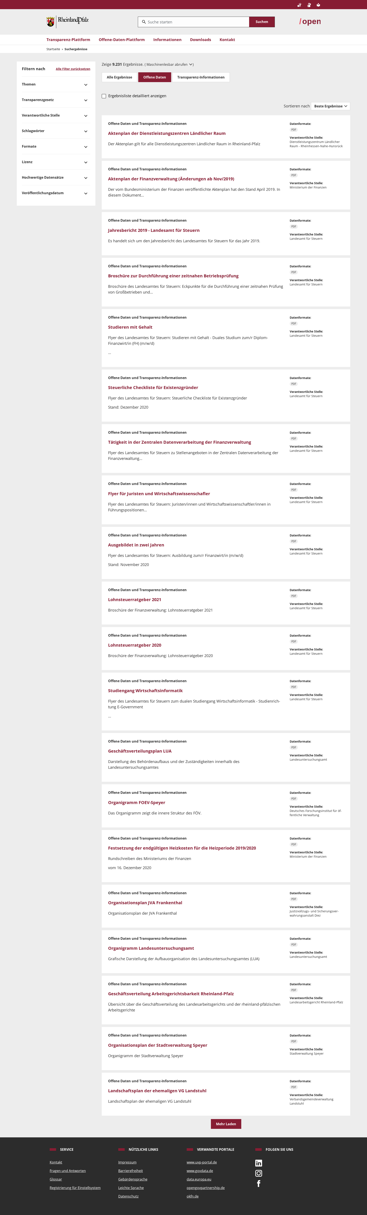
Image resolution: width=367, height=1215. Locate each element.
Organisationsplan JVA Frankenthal (145, 903)
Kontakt (227, 39)
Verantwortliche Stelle (41, 115)
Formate (29, 146)
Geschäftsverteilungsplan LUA (140, 751)
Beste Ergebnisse (328, 106)
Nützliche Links (143, 1149)
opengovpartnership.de (206, 1187)
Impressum (127, 1162)
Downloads (200, 39)
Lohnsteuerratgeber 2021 (134, 599)
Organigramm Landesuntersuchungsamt (151, 948)
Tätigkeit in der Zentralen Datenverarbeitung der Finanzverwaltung (179, 442)
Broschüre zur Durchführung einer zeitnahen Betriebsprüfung (173, 276)
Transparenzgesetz (38, 99)
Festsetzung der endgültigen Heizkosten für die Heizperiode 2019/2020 (182, 848)
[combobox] (193, 22)
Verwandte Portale (215, 1149)
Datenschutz (128, 1196)
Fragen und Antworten (68, 1170)
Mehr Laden (226, 1124)
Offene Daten (154, 77)
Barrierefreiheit (130, 1170)
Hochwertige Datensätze (43, 177)
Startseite (53, 49)
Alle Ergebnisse (119, 77)
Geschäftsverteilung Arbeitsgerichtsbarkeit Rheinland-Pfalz (171, 994)
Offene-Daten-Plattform (122, 39)
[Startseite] (68, 21)
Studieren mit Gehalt (130, 327)
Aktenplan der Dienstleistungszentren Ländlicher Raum (167, 133)
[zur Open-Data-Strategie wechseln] (309, 21)
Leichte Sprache (131, 1187)
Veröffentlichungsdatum (43, 193)
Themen (29, 84)
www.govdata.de (200, 1170)
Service (66, 1149)
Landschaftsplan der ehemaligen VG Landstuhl (157, 1091)
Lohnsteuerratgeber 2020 (134, 645)
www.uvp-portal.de (202, 1162)
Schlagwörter (33, 130)
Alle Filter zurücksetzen (73, 69)
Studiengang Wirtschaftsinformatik (145, 690)
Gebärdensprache (132, 1179)
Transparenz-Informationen (201, 77)
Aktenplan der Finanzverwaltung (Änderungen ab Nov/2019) (171, 179)
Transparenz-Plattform (68, 39)
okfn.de (193, 1196)
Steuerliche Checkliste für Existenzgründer (153, 387)
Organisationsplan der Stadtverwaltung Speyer (157, 1045)
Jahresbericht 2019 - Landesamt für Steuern (154, 230)
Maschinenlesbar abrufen (167, 64)
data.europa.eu (199, 1179)
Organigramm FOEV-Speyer (136, 802)
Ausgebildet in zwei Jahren (136, 545)
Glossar (56, 1179)
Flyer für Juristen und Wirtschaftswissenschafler (159, 493)
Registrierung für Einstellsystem (75, 1187)
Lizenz (27, 162)
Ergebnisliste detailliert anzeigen (137, 95)
